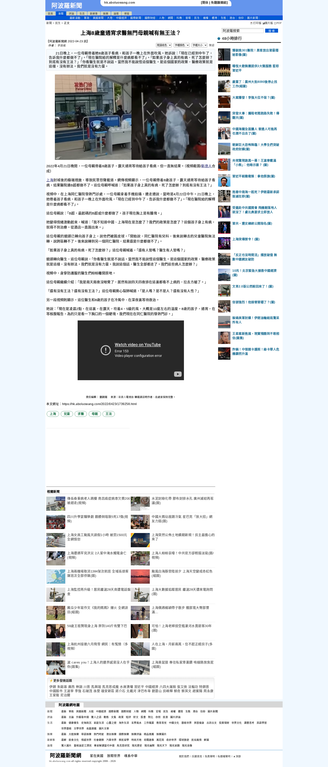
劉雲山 (157, 691)
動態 (106, 717)
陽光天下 (162, 745)
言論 (71, 717)
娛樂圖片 (161, 734)
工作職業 (149, 722)
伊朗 (52, 687)
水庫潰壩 (126, 687)
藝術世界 (186, 722)
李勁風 (61, 45)
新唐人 (206, 166)
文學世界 (79, 728)
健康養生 (74, 722)
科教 (179, 17)
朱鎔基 (62, 687)
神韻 (79, 687)
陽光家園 (175, 745)
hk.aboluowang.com (119, 2)
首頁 (50, 13)
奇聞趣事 (149, 739)
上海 (49, 180)
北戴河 (131, 691)
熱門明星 (99, 734)
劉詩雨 (104, 397)
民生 (197, 17)
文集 (113, 717)
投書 (143, 717)
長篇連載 (91, 728)
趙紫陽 (197, 691)
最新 (75, 17)
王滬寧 (69, 691)
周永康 (208, 691)
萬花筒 (160, 739)
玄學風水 (136, 722)
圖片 (252, 17)
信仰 (241, 17)
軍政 (86, 17)
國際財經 (150, 17)
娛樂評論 (136, 734)
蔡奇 (177, 691)
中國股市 (56, 691)
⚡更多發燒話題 (60, 680)
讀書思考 (249, 722)
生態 (223, 17)
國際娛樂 (124, 734)
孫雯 (96, 691)
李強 (78, 691)
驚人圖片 (66, 745)
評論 (71, 13)
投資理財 (224, 722)
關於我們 (184, 756)
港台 (232, 17)
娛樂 (105, 13)
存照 (158, 717)
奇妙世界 (171, 739)
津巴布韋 (144, 691)
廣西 (71, 687)
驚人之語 (96, 717)
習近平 (139, 687)
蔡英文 (186, 691)
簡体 (205, 2)
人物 (161, 17)
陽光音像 (187, 745)
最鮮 (63, 739)
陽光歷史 (137, 745)
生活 (82, 13)
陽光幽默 (149, 745)
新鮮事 (94, 13)
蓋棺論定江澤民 (83, 745)
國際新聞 (135, 17)
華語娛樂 (86, 734)
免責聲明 (210, 756)
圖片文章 (104, 728)
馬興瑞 (96, 687)
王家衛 (54, 695)
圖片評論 (175, 717)
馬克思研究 (123, 745)
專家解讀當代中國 (104, 745)
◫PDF (278, 23)
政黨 (121, 717)
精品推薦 (149, 734)
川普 (87, 687)
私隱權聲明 (224, 756)
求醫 (81, 413)
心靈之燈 (111, 722)
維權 (206, 17)
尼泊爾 (65, 695)
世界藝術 (66, 728)
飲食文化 (74, 739)
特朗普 (204, 687)
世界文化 (237, 722)
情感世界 (86, 739)
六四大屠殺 (167, 687)
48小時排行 (232, 38)
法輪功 (193, 687)
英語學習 (262, 722)
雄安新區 (107, 691)
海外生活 (124, 722)
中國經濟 (121, 17)
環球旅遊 (184, 739)
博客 (126, 13)
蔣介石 (120, 691)
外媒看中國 (82, 717)
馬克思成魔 (110, 687)
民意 (165, 717)
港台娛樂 (111, 734)
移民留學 (124, 739)
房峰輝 (168, 691)
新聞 (61, 13)
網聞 (170, 17)
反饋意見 (197, 756)
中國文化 (174, 722)
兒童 (67, 413)
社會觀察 (99, 739)
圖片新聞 (213, 711)
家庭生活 (99, 722)
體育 (214, 17)
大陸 (110, 17)
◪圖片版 (267, 23)
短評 (128, 717)
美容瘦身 (199, 722)
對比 (150, 717)
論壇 (116, 13)
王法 (109, 413)
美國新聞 (98, 17)
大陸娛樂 (74, 734)
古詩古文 (212, 722)
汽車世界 (111, 739)
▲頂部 (237, 756)
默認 (211, 45)
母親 (95, 413)
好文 (135, 717)
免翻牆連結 (219, 2)
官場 (188, 17)
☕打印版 (255, 23)
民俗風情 (196, 739)
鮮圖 (206, 739)
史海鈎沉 (86, 722)
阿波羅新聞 (66, 5)
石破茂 (87, 691)
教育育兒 (161, 722)
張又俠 (182, 687)
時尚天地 (136, 739)
